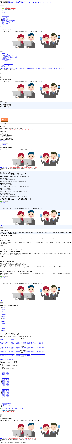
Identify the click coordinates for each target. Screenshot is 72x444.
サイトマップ (4, 406)
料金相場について (5, 16)
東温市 (3, 330)
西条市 (3, 318)
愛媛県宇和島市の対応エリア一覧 (6, 140)
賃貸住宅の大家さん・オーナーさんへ (9, 21)
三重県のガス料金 (5, 384)
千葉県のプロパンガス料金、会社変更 (7, 343)
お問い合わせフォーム (6, 24)
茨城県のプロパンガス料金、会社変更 (23, 343)
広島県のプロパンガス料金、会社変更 (7, 351)
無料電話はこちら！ (4, 167)
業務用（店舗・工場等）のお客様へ (9, 20)
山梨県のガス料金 (5, 381)
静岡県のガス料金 (5, 382)
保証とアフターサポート (6, 22)
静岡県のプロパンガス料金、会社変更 (38, 347)
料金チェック (4, 119)
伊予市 (3, 323)
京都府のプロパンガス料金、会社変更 (23, 354)
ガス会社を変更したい (6, 13)
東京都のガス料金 (5, 373)
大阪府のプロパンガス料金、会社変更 (7, 354)
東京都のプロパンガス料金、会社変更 (7, 342)
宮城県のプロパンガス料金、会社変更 (7, 339)
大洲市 (3, 321)
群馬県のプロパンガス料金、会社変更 (38, 343)
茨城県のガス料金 (5, 378)
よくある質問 (4, 66)
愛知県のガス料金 (5, 383)
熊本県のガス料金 (5, 396)
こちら (26, 168)
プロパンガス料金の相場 (6, 59)
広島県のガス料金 (5, 395)
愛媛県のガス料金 (5, 392)
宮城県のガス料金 (5, 372)
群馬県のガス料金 (5, 380)
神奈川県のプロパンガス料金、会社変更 (23, 342)
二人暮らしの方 (5, 18)
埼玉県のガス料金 (5, 375)
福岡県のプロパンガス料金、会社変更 (7, 358)
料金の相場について (6, 402)
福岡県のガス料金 (5, 386)
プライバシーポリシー (6, 405)
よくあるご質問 (5, 23)
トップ (3, 12)
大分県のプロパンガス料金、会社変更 (23, 358)
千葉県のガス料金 (5, 374)
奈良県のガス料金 (5, 391)
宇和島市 (3, 311)
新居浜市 (3, 316)
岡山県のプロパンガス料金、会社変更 (23, 351)
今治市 (3, 309)
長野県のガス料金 (5, 394)
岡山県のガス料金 (5, 393)
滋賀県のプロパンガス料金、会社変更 (38, 354)
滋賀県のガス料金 (5, 390)
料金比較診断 (4, 58)
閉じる (1, 51)
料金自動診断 (4, 404)
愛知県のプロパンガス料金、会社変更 (7, 348)
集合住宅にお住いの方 (6, 19)
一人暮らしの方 (5, 17)
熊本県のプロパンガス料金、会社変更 (38, 358)
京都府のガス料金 (5, 389)
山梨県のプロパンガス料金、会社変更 (7, 347)
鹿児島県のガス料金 (6, 397)
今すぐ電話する (5, 143)
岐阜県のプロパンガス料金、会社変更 (23, 348)
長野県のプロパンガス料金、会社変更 (23, 347)
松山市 (3, 307)
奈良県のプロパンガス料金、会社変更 (7, 355)
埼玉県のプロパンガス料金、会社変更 (38, 342)
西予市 (3, 328)
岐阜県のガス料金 (5, 385)
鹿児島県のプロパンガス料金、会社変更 (7, 359)
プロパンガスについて (6, 403)
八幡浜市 (3, 314)
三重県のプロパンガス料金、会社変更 (23, 355)
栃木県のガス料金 (5, 379)
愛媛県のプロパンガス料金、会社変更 (38, 351)
